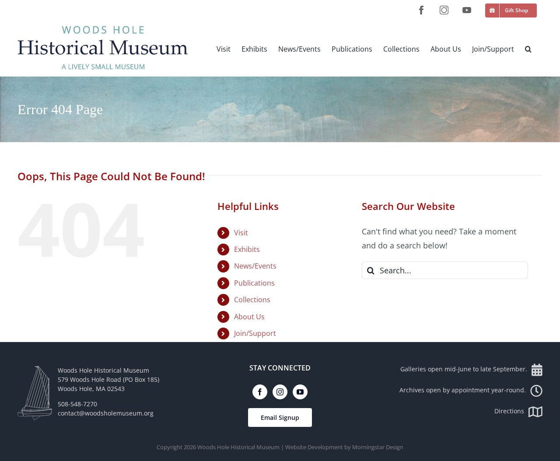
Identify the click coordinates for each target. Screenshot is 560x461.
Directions (509, 411)
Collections (252, 299)
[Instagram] (280, 391)
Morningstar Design (377, 447)
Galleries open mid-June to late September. (463, 369)
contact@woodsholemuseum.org (106, 413)
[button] (528, 48)
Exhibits (247, 249)
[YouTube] (300, 391)
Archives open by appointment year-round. (462, 390)
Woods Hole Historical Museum (238, 447)
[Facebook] (259, 391)
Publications (254, 283)
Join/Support (255, 333)
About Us (249, 316)
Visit (241, 232)
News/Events (255, 266)
